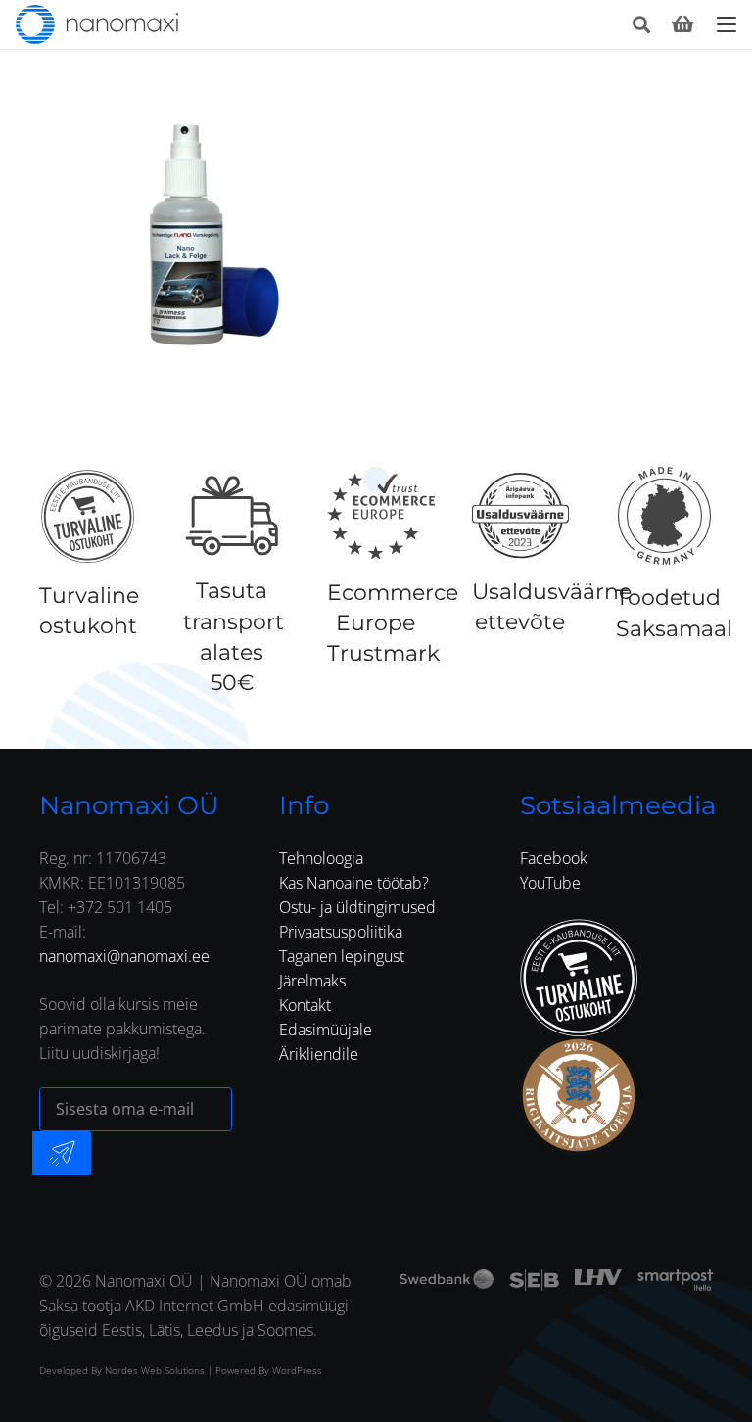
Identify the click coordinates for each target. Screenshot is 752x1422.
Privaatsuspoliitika (340, 931)
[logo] (97, 24)
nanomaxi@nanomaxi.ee (124, 956)
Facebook (554, 858)
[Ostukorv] (682, 24)
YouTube (550, 883)
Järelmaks (312, 980)
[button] (642, 24)
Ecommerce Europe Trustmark (392, 622)
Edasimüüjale (325, 1029)
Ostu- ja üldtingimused (357, 907)
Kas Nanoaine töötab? (354, 883)
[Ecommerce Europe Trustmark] (381, 516)
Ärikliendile (318, 1054)
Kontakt (305, 1005)
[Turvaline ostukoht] (87, 516)
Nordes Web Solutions (155, 1370)
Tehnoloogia (321, 858)
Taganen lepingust (341, 956)
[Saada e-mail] (61, 1153)
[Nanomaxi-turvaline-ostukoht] (578, 977)
